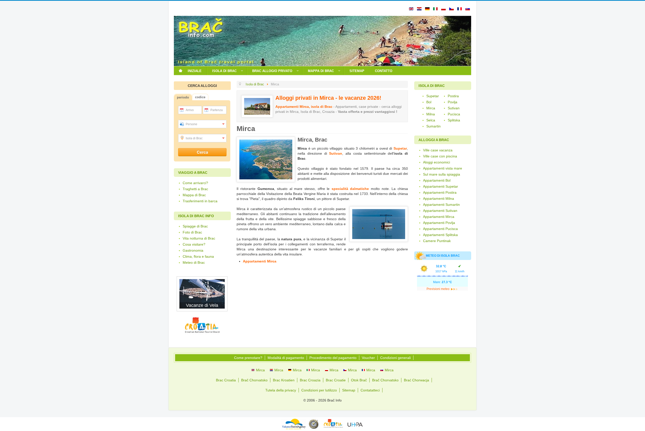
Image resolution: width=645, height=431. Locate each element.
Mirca (430, 108)
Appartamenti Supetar (440, 186)
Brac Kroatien (284, 380)
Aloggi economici (436, 162)
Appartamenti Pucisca (440, 229)
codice (200, 97)
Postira (453, 96)
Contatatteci (370, 390)
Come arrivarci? (195, 183)
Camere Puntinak (437, 241)
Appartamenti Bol (436, 180)
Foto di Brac (192, 232)
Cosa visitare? (194, 244)
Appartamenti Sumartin (441, 205)
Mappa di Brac (194, 195)
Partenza (216, 110)
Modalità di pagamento (286, 358)
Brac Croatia (226, 380)
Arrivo (190, 110)
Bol (428, 102)
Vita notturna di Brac (199, 238)
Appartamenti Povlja (439, 223)
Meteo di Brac (194, 262)
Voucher (368, 358)
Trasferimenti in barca (200, 201)
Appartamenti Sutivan (440, 211)
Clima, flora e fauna (198, 256)
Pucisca (454, 114)
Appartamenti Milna (438, 198)
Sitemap (348, 390)
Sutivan (335, 153)
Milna (430, 114)
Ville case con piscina (440, 156)
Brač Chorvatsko (254, 380)
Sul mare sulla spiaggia (441, 174)
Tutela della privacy (280, 390)
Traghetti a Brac (195, 189)
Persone (191, 124)
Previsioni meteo (438, 289)
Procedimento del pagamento (333, 358)
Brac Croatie (336, 380)
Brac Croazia (310, 380)
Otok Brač (359, 380)
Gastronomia (193, 250)
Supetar (400, 148)
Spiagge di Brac (195, 226)
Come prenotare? (248, 358)
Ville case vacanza (438, 150)
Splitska (454, 120)
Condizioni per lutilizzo (319, 390)
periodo (183, 97)
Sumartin (433, 126)
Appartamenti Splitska (440, 235)
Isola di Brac (194, 138)
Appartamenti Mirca (259, 261)
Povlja (452, 102)
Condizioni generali (395, 358)
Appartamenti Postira (440, 192)
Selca (430, 120)
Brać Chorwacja (416, 380)
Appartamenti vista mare (442, 168)
